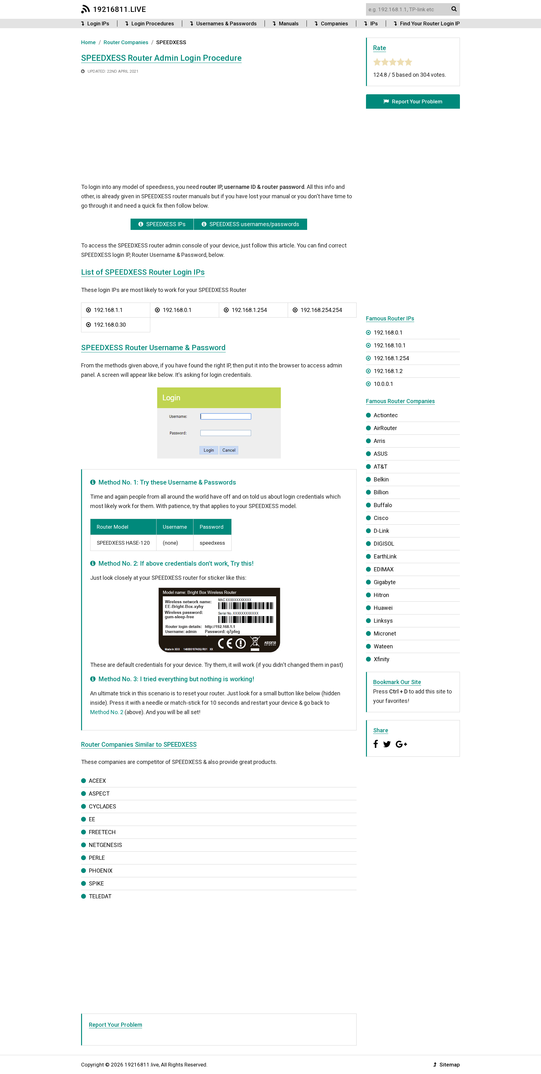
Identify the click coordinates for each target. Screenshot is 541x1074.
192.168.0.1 (177, 310)
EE (92, 819)
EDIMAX (384, 569)
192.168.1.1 (108, 310)
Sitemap (450, 1064)
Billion (381, 492)
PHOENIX (100, 870)
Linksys (383, 620)
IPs (374, 23)
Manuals (289, 23)
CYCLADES (102, 806)
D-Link (381, 530)
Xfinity (381, 659)
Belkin (381, 479)
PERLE (97, 857)
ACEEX (97, 780)
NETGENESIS (105, 845)
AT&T (380, 466)
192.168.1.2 (388, 371)
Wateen (383, 646)
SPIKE (96, 883)
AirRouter (385, 428)
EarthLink (385, 556)
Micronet (385, 633)
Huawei (383, 607)
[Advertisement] (219, 128)
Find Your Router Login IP (430, 23)
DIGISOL (384, 543)
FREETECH (102, 832)
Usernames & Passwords (226, 23)
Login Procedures (152, 23)
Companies (334, 23)
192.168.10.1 (390, 345)
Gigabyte (385, 582)
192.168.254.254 (321, 310)
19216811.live (119, 9)
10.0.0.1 (383, 384)
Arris (379, 441)
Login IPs (98, 23)
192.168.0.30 (110, 324)
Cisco (381, 518)
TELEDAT (100, 896)
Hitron (381, 595)
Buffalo (383, 505)
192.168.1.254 (249, 310)
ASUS (381, 453)
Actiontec (386, 415)
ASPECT (99, 793)
